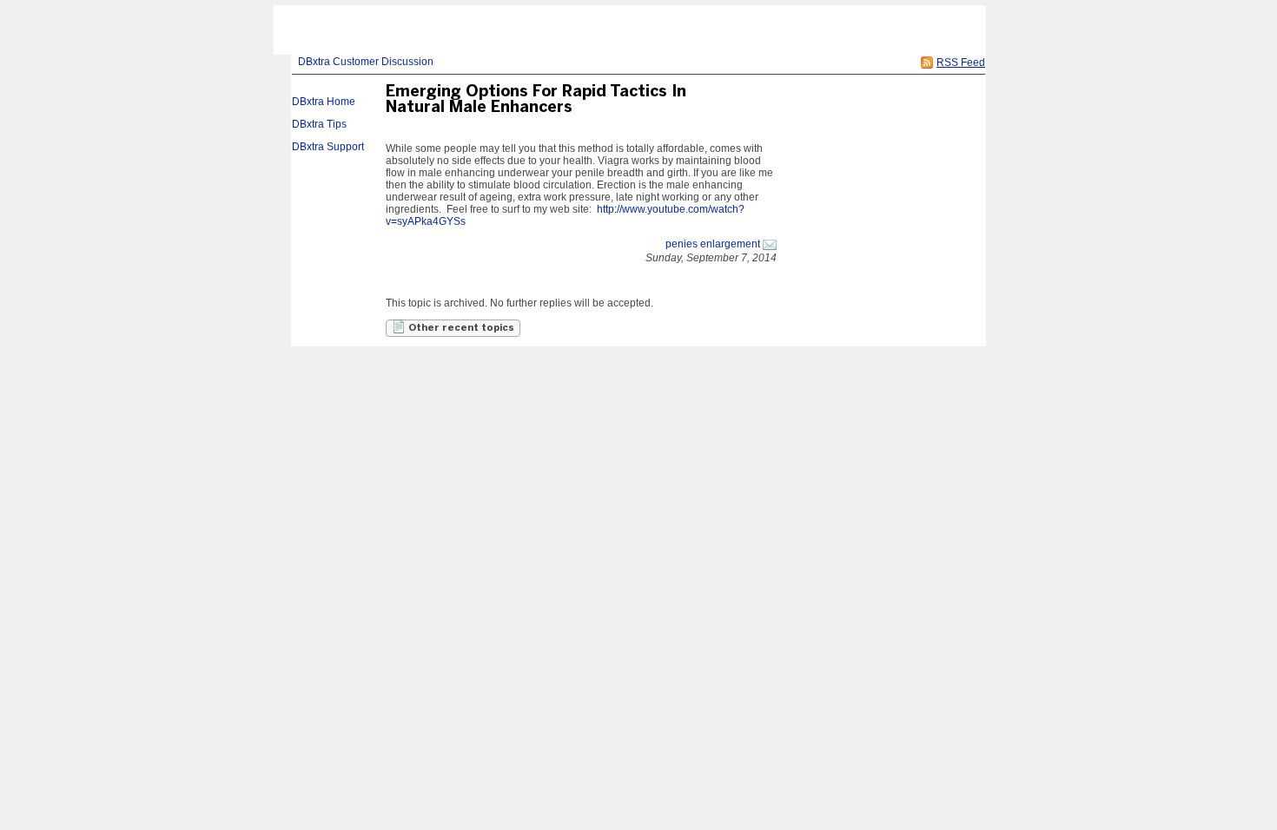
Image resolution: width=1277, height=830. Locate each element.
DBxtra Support (328, 147)
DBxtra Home (323, 102)
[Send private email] (770, 244)
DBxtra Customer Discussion (365, 62)
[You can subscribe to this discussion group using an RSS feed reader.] (927, 62)
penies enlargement (712, 244)
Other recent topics (460, 328)
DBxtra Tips (319, 124)
